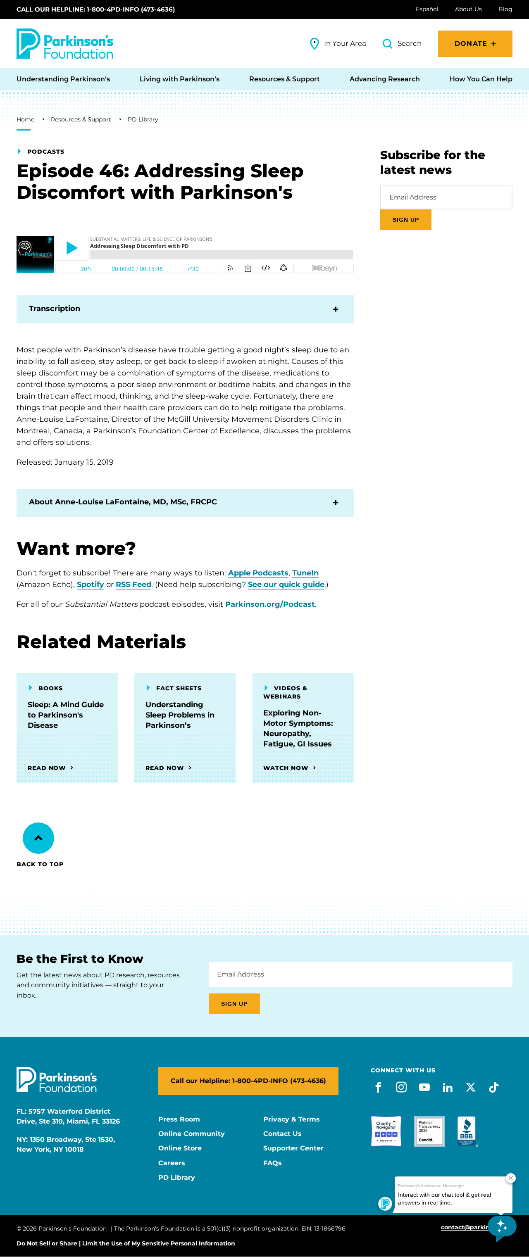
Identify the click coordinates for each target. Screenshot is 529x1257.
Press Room (179, 1119)
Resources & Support (81, 119)
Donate (471, 44)
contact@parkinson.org (476, 1227)
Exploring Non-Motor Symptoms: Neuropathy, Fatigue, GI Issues (298, 728)
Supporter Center (293, 1148)
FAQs (272, 1163)
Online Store (180, 1148)
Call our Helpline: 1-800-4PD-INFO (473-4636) (96, 9)
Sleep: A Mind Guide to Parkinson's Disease (66, 715)
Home (25, 119)
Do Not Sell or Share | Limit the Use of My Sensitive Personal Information (126, 1243)
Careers (171, 1163)
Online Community (191, 1134)
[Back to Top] (38, 838)
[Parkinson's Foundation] (65, 43)
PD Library (143, 119)
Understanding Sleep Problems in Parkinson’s (179, 715)
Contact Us (282, 1134)
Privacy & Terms (291, 1119)
